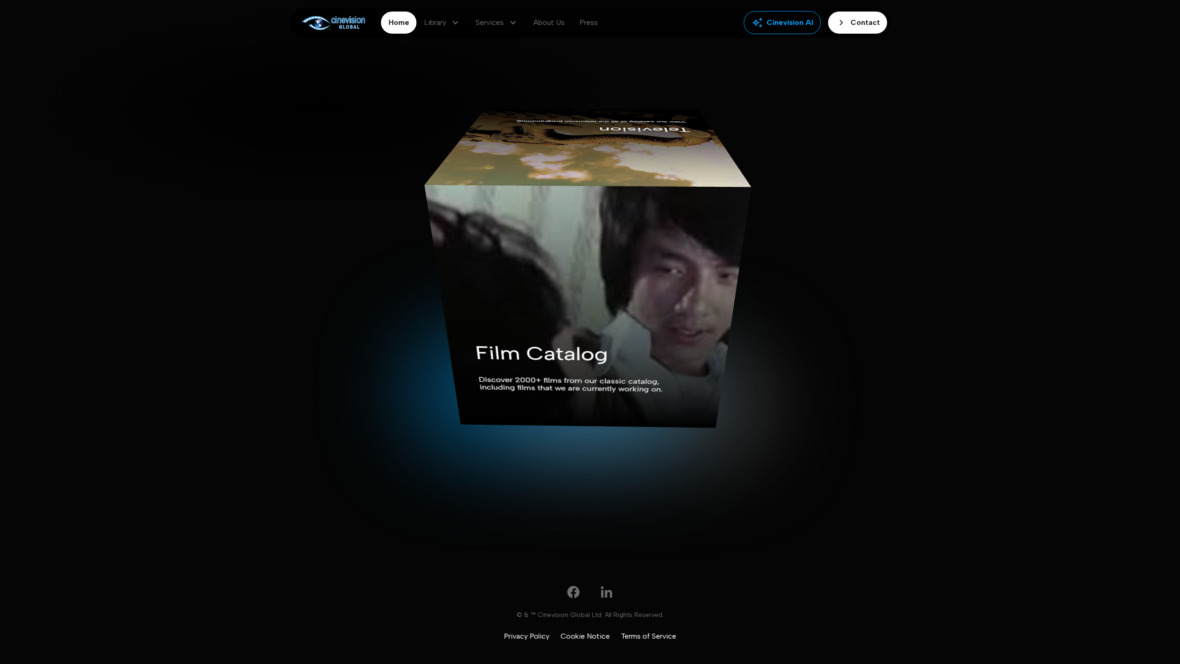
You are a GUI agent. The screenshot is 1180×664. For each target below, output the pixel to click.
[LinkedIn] (606, 592)
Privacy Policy (526, 636)
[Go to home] (333, 23)
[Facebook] (573, 592)
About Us (549, 22)
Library (442, 22)
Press (588, 22)
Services (497, 22)
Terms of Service (648, 636)
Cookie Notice (585, 636)
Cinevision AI (782, 22)
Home (399, 22)
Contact (858, 22)
